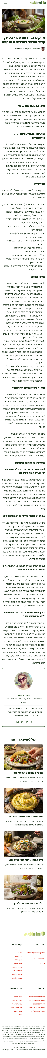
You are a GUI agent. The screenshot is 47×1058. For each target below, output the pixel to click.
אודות (20, 952)
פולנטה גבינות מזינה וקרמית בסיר (25, 816)
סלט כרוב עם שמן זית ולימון (28, 903)
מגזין (20, 1015)
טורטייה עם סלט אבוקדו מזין (28, 773)
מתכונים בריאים (16, 1007)
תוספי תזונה (18, 1011)
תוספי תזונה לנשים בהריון (37, 1007)
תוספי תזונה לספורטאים (37, 997)
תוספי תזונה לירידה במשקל (36, 1000)
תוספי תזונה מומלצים (38, 1011)
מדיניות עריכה (17, 971)
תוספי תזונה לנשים (39, 1004)
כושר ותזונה (18, 997)
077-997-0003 (39, 958)
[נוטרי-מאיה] (38, 3)
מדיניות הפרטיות (16, 967)
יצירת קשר (18, 956)
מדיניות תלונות (17, 974)
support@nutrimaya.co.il (36, 952)
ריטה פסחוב (32, 49)
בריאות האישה (17, 1000)
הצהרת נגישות (17, 978)
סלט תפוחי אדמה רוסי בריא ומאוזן (25, 860)
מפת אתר (18, 960)
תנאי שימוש (18, 963)
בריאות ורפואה (17, 1004)
